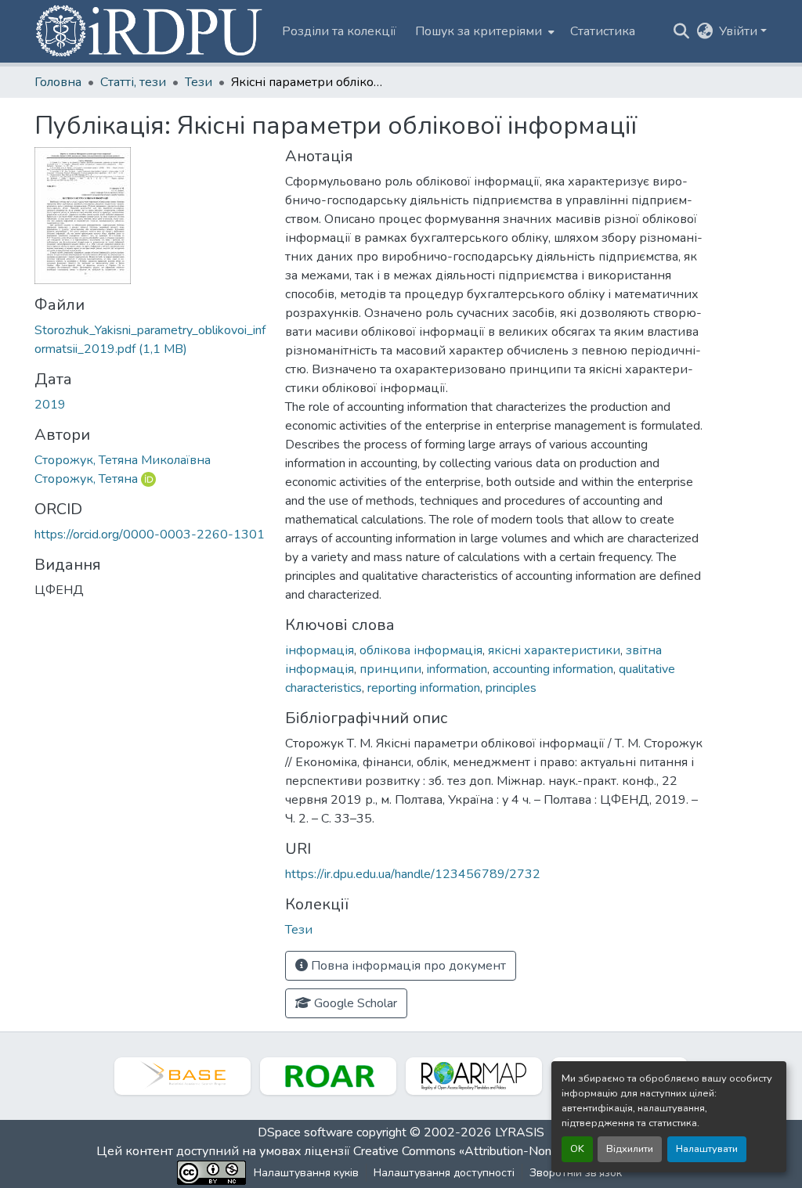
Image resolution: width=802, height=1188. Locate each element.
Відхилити (629, 1149)
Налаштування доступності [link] (444, 1172)
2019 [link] (50, 404)
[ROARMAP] (474, 1076)
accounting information (553, 669)
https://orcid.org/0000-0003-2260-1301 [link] (149, 534)
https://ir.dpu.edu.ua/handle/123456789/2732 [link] (412, 874)
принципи (390, 669)
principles (511, 688)
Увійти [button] (739, 31)
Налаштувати (707, 1149)
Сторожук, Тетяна (86, 479)
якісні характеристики (554, 650)
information (457, 669)
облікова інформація (420, 650)
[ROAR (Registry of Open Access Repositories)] (328, 1076)
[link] (150, 339)
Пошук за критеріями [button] (478, 31)
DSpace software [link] (305, 1132)
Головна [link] (57, 82)
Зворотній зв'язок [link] (575, 1172)
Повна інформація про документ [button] (407, 965)
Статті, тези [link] (133, 82)
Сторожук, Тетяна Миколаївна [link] (122, 460)
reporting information (423, 688)
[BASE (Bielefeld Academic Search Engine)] (182, 1076)
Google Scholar (354, 1003)
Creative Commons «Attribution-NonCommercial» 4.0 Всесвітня (528, 1151)
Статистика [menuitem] (602, 31)
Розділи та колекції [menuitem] (339, 31)
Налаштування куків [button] (306, 1172)
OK (577, 1149)
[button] (150, 31)
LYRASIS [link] (519, 1132)
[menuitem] (483, 31)
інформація (319, 650)
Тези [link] (198, 82)
